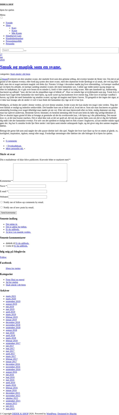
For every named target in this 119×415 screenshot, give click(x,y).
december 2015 (13, 393)
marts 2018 (11, 338)
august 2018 (11, 330)
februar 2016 (12, 388)
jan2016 (2, 58)
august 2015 (11, 403)
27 (1, 54)
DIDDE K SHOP (6, 4)
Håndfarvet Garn (13, 36)
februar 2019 (12, 317)
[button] (1, 18)
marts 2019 (11, 314)
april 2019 (10, 312)
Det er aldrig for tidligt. (16, 227)
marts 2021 (11, 296)
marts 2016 (11, 385)
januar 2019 (11, 319)
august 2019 (11, 304)
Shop (8, 25)
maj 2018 (10, 333)
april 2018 (10, 335)
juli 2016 (10, 374)
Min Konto (17, 33)
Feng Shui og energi (15, 279)
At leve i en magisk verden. (18, 232)
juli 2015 (10, 406)
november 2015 (13, 395)
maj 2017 (10, 351)
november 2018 (13, 325)
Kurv (14, 28)
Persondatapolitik (14, 41)
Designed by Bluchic (67, 413)
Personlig (10, 43)
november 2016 (13, 367)
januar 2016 (11, 390)
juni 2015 (10, 408)
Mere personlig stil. (14, 148)
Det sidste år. (12, 224)
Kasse (14, 30)
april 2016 (10, 382)
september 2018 (13, 327)
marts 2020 (11, 299)
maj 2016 (10, 380)
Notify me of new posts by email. (18, 207)
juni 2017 (10, 348)
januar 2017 (11, 361)
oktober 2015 (12, 398)
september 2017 (13, 343)
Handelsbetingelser (14, 38)
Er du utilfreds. (12, 229)
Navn (3, 186)
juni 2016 (10, 377)
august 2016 (11, 372)
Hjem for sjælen (13, 268)
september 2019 (13, 301)
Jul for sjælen (12, 282)
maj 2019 (10, 309)
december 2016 (13, 364)
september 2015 (13, 401)
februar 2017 (12, 359)
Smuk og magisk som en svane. (30, 66)
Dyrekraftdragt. (15, 146)
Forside (9, 23)
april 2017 (10, 353)
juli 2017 (10, 346)
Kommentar (6, 181)
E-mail (4, 191)
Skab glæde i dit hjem (20, 74)
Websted (4, 197)
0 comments (11, 141)
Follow (3, 257)
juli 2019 (10, 306)
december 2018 (13, 322)
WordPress (51, 413)
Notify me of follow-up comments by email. (23, 202)
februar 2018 (12, 340)
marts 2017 (11, 356)
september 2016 (13, 369)
